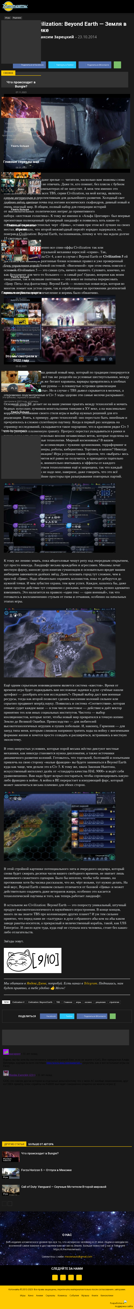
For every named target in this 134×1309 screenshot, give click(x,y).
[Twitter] (63, 1277)
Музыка (85, 1295)
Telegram (90, 983)
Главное (68, 1002)
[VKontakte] (71, 1277)
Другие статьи (14, 1144)
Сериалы (50, 1295)
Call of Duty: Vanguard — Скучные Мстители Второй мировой (63, 1186)
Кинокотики (107, 1295)
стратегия (114, 1002)
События (74, 1295)
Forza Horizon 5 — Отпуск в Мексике (46, 1170)
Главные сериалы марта (21, 293)
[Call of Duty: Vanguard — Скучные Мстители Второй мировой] (11, 1190)
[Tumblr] (55, 1277)
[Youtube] (79, 1277)
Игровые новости (7, 1159)
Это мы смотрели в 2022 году (21, 358)
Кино (31, 1295)
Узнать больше (20, 146)
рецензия (101, 1002)
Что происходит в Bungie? (40, 1153)
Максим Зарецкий (55, 36)
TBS (58, 1002)
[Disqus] (67, 1091)
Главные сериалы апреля (21, 227)
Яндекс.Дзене (36, 983)
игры (78, 1002)
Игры (5, 1177)
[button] (113, 5)
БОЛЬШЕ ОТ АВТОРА (40, 1144)
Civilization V (18, 1002)
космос (88, 1002)
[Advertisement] (64, 79)
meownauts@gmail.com (78, 1256)
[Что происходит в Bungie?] (11, 1156)
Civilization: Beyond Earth (40, 1002)
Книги (95, 1295)
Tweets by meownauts (14, 430)
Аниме (39, 1295)
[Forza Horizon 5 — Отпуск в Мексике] (11, 1173)
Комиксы (62, 1295)
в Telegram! (118, 1245)
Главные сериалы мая (21, 162)
